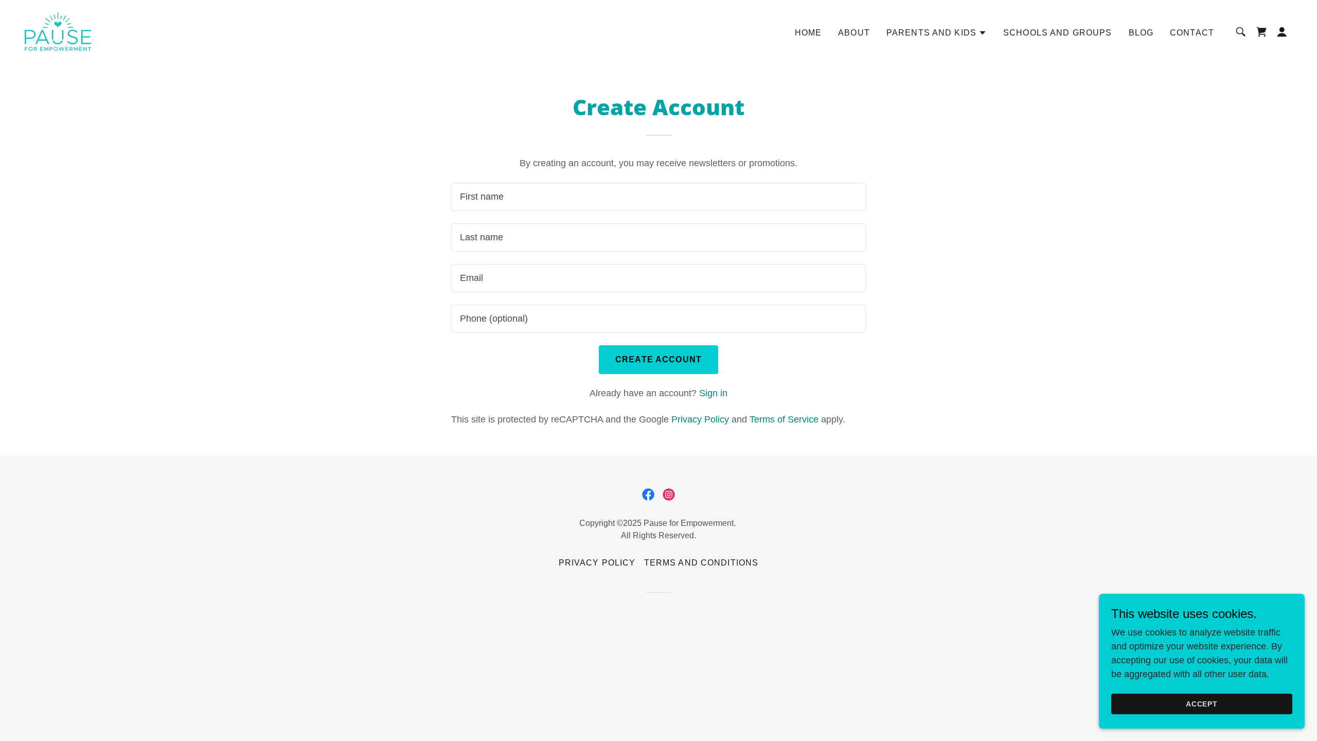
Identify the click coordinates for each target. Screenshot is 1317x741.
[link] (58, 31)
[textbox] (658, 197)
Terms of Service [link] (784, 419)
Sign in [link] (713, 393)
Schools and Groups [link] (1057, 32)
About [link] (854, 32)
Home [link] (808, 32)
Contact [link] (1192, 32)
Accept (1202, 704)
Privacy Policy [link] (700, 419)
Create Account (658, 359)
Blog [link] (1141, 32)
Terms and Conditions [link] (701, 562)
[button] (936, 33)
